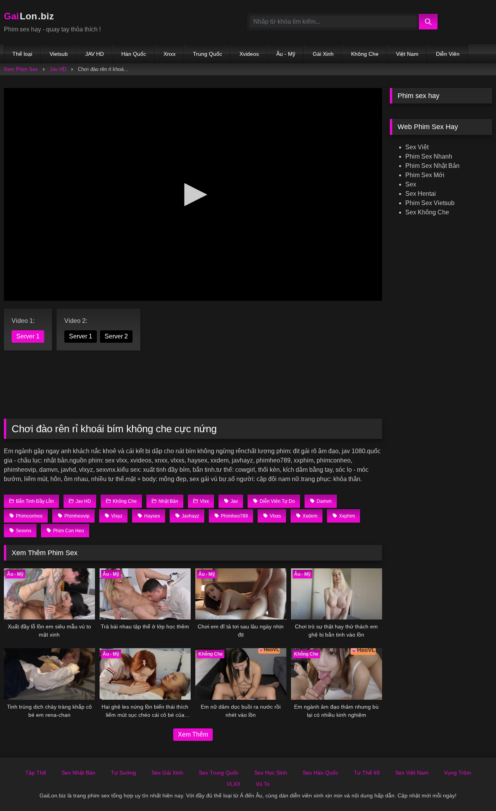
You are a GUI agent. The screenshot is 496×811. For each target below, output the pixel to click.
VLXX (233, 784)
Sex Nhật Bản (78, 773)
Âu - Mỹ (285, 54)
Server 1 (28, 336)
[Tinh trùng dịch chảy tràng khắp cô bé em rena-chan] (49, 673)
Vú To (263, 784)
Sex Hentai (420, 193)
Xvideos (249, 54)
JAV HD (94, 54)
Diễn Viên (448, 54)
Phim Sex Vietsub (430, 203)
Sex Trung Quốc (219, 773)
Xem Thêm (193, 734)
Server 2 (116, 336)
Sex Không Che (427, 212)
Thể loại (22, 54)
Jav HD (58, 69)
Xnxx (170, 54)
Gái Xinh (323, 54)
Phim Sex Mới (424, 175)
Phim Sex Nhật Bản (432, 165)
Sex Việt (417, 147)
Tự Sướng (123, 773)
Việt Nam (407, 54)
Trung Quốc (207, 54)
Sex (410, 184)
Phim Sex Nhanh (428, 156)
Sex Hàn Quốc (320, 773)
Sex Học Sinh (270, 773)
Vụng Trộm (457, 773)
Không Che (365, 54)
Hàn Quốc (133, 54)
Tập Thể (35, 773)
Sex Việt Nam (412, 773)
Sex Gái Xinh (167, 773)
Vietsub (59, 54)
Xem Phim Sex (21, 69)
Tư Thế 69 (367, 773)
